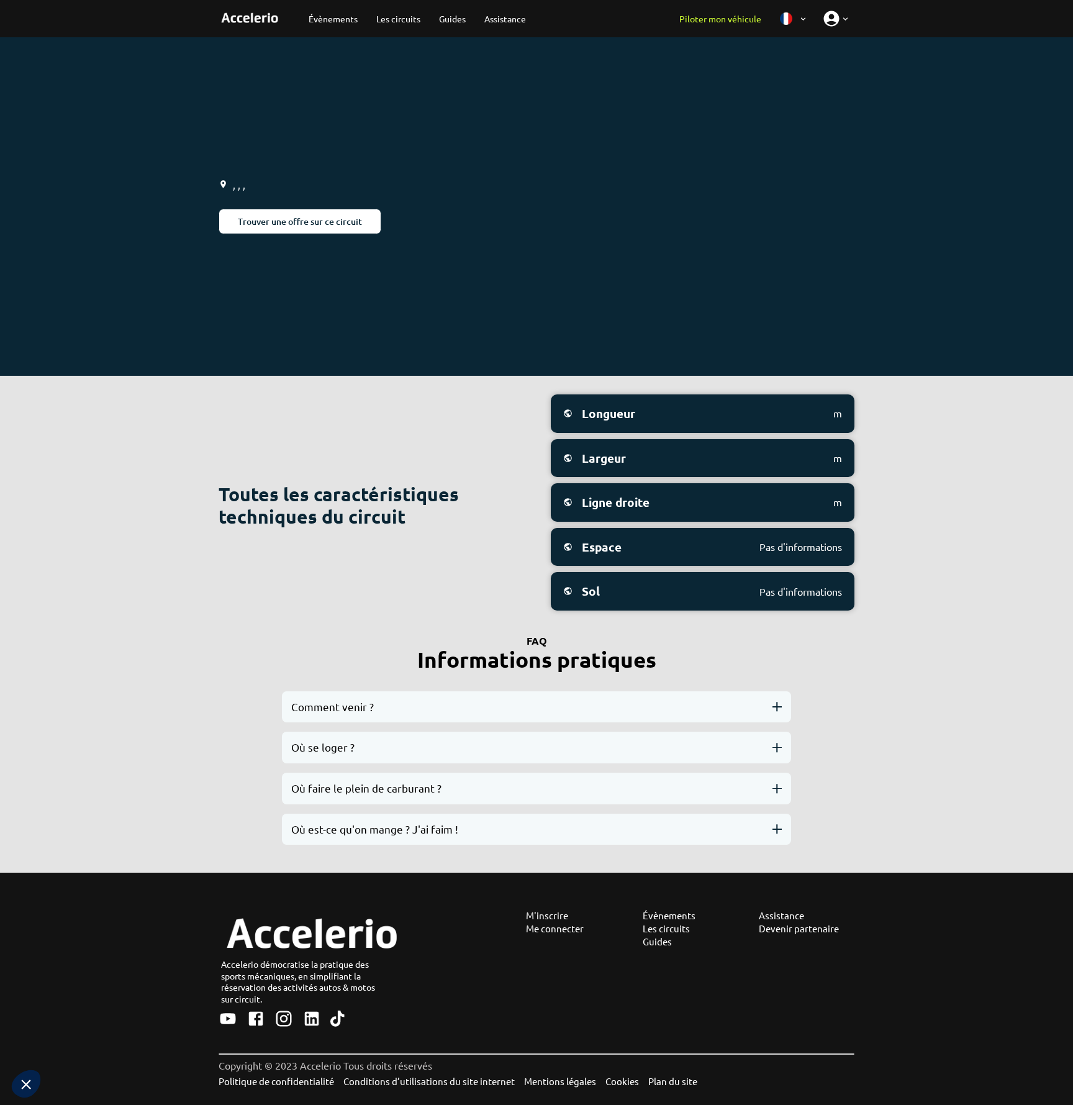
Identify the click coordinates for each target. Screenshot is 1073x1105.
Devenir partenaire (799, 928)
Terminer (174, 1042)
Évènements (669, 915)
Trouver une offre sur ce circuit (300, 221)
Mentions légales (560, 1081)
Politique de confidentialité (276, 1081)
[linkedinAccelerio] (311, 1019)
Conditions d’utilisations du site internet (429, 1081)
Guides (657, 941)
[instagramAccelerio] (283, 1019)
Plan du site (672, 1081)
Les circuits (666, 928)
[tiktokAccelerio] (337, 1019)
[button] (26, 1084)
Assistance (781, 915)
